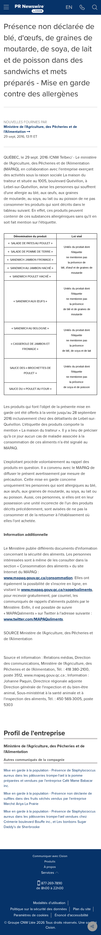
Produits (49, 861)
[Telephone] (82, 7)
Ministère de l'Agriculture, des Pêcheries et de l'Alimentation (44, 748)
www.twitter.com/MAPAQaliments (33, 619)
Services (48, 872)
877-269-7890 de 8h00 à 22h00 (49, 886)
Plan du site (82, 909)
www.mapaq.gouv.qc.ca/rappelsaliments (56, 589)
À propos (50, 867)
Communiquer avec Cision (50, 856)
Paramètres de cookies (31, 915)
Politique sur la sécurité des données (38, 909)
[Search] (94, 7)
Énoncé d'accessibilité (71, 915)
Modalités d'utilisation (49, 902)
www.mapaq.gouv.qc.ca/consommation (38, 578)
